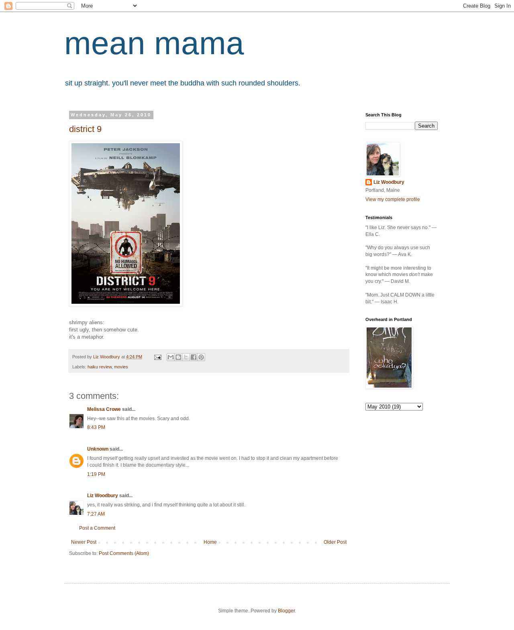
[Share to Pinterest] (201, 357)
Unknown (97, 449)
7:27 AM (96, 514)
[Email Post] (157, 356)
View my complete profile (392, 199)
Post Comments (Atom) (124, 553)
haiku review (100, 366)
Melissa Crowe (104, 409)
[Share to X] (186, 357)
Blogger (286, 611)
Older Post (335, 542)
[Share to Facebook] (194, 357)
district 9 (85, 129)
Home (210, 542)
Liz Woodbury (102, 495)
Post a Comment (97, 528)
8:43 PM (96, 427)
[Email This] (171, 357)
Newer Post (83, 542)
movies (121, 366)
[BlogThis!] (178, 357)
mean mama (154, 43)
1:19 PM (96, 474)
